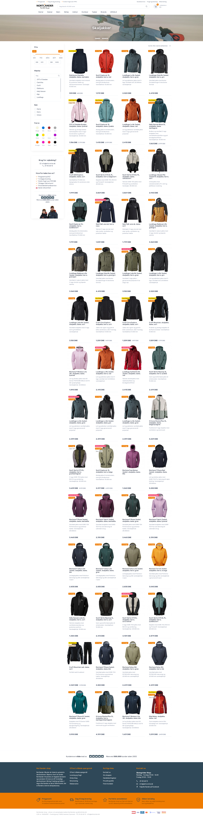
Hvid (49, 138)
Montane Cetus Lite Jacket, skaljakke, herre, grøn (132, 569)
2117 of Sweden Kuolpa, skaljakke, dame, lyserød (78, 125)
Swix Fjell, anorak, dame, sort (131, 225)
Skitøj (66, 12)
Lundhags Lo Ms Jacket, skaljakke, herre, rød (105, 373)
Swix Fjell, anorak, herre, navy (105, 225)
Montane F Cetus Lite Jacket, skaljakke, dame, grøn (105, 570)
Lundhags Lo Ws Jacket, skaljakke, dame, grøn (78, 422)
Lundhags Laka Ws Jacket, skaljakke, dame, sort (79, 323)
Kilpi (38, 94)
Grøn (37, 138)
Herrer (40, 12)
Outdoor (85, 12)
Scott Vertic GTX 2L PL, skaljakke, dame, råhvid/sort (131, 176)
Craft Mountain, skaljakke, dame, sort (159, 323)
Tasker (94, 12)
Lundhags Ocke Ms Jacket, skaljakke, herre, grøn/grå (106, 274)
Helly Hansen (41, 91)
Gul (43, 138)
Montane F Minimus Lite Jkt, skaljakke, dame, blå (131, 717)
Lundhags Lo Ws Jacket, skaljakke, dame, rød (131, 125)
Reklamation (74, 784)
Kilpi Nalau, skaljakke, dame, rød (157, 717)
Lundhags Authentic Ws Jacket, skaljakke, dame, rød (131, 373)
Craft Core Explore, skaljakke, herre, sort (104, 323)
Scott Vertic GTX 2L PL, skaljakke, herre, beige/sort (106, 176)
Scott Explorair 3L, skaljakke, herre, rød (103, 76)
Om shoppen (107, 775)
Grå (55, 131)
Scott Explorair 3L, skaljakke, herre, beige (104, 471)
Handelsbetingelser (109, 778)
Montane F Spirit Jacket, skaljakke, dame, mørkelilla (106, 520)
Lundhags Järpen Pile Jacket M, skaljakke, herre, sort (159, 176)
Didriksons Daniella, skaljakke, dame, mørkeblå (79, 76)
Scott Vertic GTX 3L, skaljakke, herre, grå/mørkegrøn (76, 472)
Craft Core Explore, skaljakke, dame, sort (130, 323)
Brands (103, 12)
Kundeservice (141, 1)
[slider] (34, 54)
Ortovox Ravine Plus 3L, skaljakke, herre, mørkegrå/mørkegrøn (105, 718)
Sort (55, 145)
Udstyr (75, 12)
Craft (39, 85)
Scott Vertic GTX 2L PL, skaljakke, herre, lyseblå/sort (157, 620)
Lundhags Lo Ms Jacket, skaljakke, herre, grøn (131, 76)
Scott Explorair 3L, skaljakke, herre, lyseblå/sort (76, 226)
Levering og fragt (76, 775)
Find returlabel (108, 784)
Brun (49, 131)
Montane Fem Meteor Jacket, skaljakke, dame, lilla (131, 472)
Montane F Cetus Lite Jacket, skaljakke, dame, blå (78, 570)
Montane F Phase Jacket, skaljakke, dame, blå (105, 668)
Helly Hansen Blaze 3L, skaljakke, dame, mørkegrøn (157, 126)
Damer (49, 12)
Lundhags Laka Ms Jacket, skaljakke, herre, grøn (132, 274)
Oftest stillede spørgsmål (78, 772)
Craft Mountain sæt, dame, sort (79, 668)
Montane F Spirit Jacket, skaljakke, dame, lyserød (158, 520)
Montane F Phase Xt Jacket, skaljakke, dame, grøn (79, 717)
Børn (58, 12)
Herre (39, 112)
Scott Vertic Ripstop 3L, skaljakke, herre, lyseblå (158, 373)
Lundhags (40, 97)
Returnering (163, 1)
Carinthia (40, 82)
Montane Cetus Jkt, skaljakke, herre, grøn (130, 668)
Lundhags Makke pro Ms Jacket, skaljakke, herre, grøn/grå (78, 275)
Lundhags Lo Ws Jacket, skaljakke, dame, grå (105, 422)
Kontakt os (107, 772)
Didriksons (40, 88)
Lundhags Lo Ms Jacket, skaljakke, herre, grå (158, 274)
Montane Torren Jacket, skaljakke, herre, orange (158, 569)
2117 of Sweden (42, 79)
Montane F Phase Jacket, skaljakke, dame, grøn (131, 520)
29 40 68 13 (144, 781)
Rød (49, 145)
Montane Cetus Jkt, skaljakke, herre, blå (156, 668)
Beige (37, 131)
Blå (43, 131)
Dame (39, 109)
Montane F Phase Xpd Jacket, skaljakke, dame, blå (158, 472)
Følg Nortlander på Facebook (149, 787)
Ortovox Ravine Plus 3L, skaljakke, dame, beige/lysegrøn (158, 423)
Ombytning (73, 778)
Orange (37, 145)
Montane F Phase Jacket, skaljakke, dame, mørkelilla (79, 520)
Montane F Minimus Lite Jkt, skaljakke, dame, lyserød (78, 373)
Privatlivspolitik (108, 781)
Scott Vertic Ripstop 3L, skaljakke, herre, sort (105, 619)
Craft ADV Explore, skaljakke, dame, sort (77, 176)
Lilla (55, 138)
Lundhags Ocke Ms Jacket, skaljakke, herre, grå (159, 76)
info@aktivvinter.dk (146, 784)
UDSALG (113, 12)
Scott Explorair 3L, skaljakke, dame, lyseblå (105, 125)
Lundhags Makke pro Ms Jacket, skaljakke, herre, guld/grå (158, 226)
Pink (43, 145)
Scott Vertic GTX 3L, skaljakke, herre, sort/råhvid (129, 620)
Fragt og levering (152, 1)
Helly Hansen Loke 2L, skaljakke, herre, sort (77, 619)
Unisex (39, 115)
